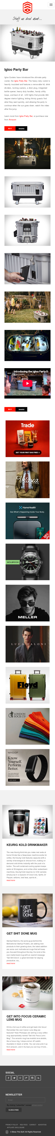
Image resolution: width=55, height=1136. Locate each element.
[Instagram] (32, 1078)
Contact (32, 1125)
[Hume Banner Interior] (28, 521)
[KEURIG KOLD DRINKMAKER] (27, 822)
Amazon (12, 119)
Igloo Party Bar (20, 80)
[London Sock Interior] (28, 726)
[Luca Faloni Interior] (28, 644)
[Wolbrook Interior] (28, 562)
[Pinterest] (20, 1078)
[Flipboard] (26, 1078)
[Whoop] (28, 767)
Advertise (42, 1125)
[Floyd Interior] (28, 685)
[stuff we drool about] (27, 18)
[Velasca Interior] (28, 479)
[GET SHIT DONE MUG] (27, 910)
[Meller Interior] (28, 603)
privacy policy (37, 1105)
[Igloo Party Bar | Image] (27, 43)
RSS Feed (23, 1125)
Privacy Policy (12, 1125)
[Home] (27, 7)
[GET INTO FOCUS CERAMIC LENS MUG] (27, 993)
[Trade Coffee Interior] (28, 438)
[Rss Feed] (38, 1078)
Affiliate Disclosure (15, 1127)
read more (11, 880)
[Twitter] (14, 1078)
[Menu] (51, 4)
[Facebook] (8, 1078)
